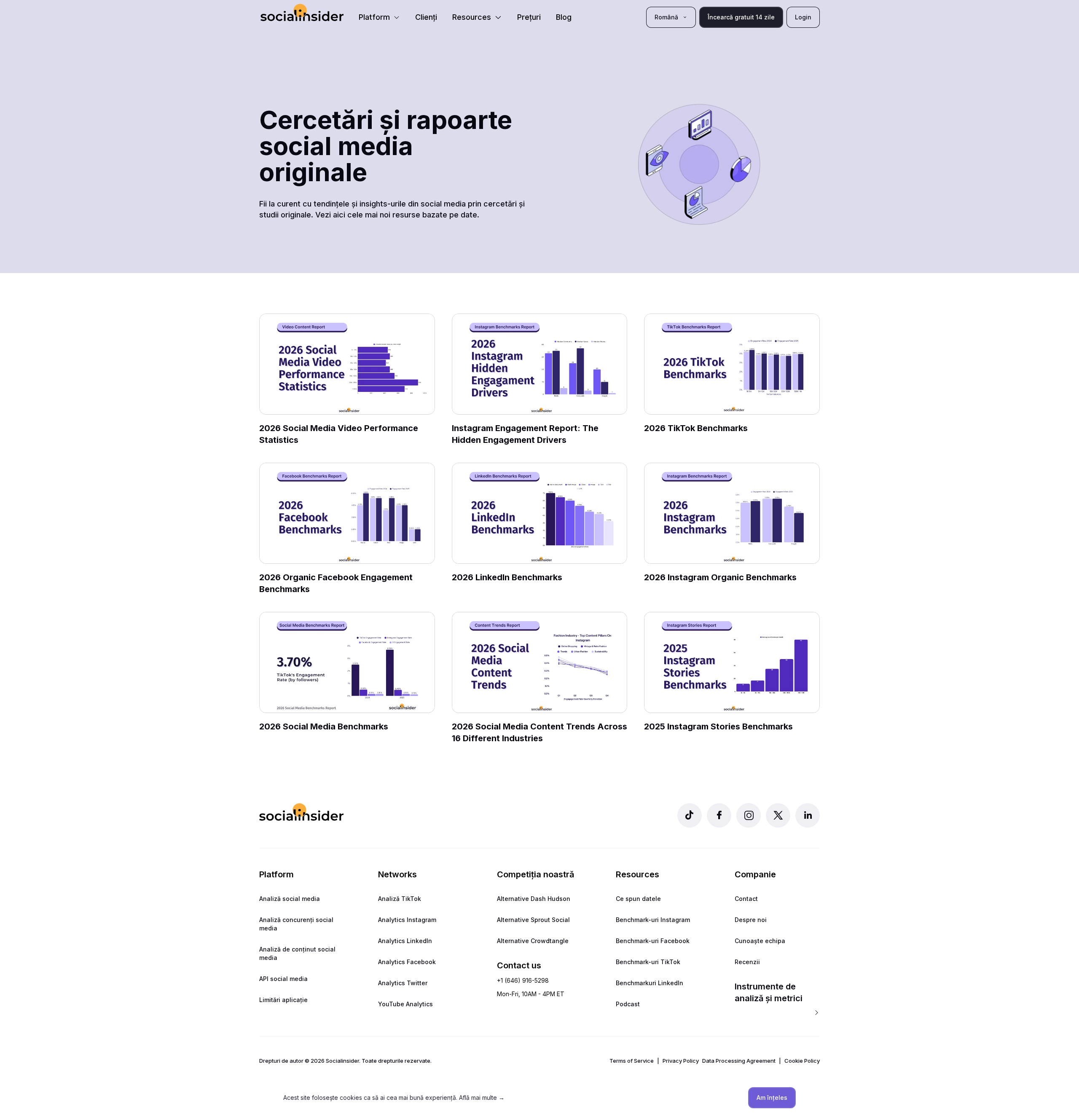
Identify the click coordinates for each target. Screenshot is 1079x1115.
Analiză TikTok (399, 898)
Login (803, 17)
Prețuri (529, 17)
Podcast (628, 1004)
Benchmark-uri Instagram (653, 919)
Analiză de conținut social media (297, 953)
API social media (283, 978)
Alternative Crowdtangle (533, 940)
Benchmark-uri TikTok (648, 961)
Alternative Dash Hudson (533, 898)
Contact (746, 898)
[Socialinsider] (302, 12)
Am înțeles (772, 1097)
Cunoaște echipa (760, 940)
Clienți (426, 17)
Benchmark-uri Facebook (653, 940)
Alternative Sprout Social (533, 919)
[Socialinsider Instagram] (748, 815)
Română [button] (666, 17)
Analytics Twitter (402, 982)
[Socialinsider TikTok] (689, 815)
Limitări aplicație (283, 999)
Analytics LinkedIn (405, 940)
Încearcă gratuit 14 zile (741, 17)
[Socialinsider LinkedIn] (807, 815)
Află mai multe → (482, 1097)
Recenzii (747, 961)
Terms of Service (631, 1060)
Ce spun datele (638, 898)
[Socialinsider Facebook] (719, 815)
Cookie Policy (802, 1060)
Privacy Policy (681, 1060)
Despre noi (751, 919)
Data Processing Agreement (739, 1060)
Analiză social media (289, 898)
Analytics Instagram (407, 919)
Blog (564, 17)
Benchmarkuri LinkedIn (649, 982)
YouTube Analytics (405, 1004)
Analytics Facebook (407, 961)
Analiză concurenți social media (296, 924)
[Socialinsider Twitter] (778, 815)
